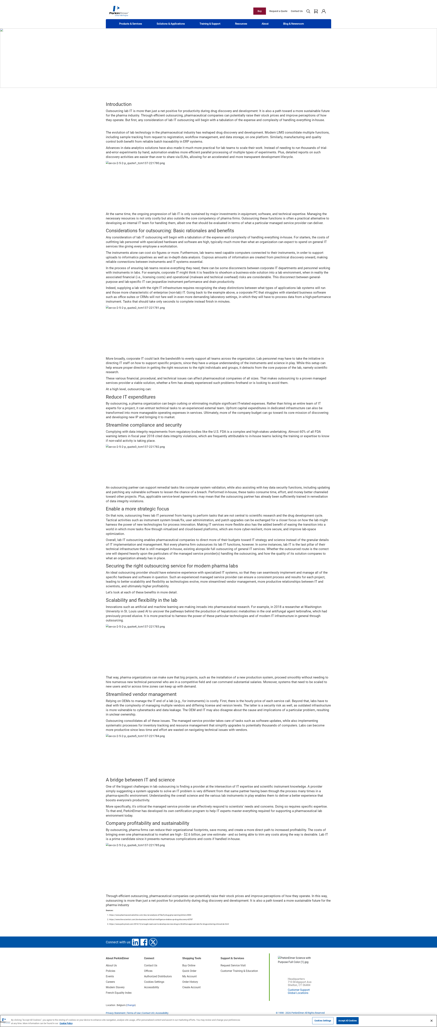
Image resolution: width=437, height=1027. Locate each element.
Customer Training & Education (239, 971)
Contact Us (297, 11)
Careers (110, 981)
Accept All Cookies (347, 1020)
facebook (143, 942)
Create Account (191, 987)
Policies (110, 971)
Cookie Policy (66, 1023)
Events (110, 976)
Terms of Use (133, 1013)
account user (323, 11)
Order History (190, 981)
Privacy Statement (115, 1013)
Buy (260, 11)
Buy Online (188, 965)
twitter (153, 942)
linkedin (135, 942)
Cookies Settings (322, 1020)
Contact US (148, 1013)
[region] (218, 1021)
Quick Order (189, 971)
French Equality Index (119, 992)
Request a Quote (278, 11)
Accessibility (151, 987)
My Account (189, 976)
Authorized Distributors (158, 976)
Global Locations (298, 993)
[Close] (431, 1020)
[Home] (119, 11)
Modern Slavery (115, 987)
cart (316, 11)
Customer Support (299, 989)
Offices (148, 971)
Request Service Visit (233, 965)
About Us (111, 965)
